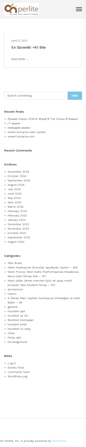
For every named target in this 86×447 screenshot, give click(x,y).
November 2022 (18, 228)
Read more (18, 59)
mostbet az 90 (18, 315)
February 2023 (17, 215)
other (11, 333)
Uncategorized (17, 341)
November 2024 (18, 171)
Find (75, 95)
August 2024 (16, 184)
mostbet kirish (17, 324)
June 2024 (15, 193)
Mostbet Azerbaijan (21, 320)
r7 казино (14, 123)
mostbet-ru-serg (19, 328)
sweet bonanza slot (21, 136)
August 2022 (16, 241)
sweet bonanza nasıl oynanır (27, 132)
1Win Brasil (15, 263)
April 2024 (14, 202)
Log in (12, 363)
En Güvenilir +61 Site (28, 47)
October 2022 (17, 233)
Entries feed (16, 367)
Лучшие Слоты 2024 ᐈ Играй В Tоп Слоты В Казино (43, 118)
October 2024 (17, 176)
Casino (12, 293)
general (12, 306)
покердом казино (19, 127)
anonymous (15, 289)
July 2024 (14, 189)
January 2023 (17, 219)
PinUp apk (14, 337)
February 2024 (17, 211)
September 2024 (19, 180)
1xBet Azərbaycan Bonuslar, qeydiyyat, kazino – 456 (43, 267)
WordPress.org (17, 376)
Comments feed (18, 372)
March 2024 (15, 206)
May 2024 (14, 198)
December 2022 (18, 224)
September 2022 (19, 237)
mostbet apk (16, 311)
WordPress (59, 440)
